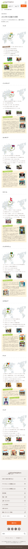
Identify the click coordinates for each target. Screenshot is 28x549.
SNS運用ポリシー (19, 537)
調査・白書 (4, 497)
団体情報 (4, 493)
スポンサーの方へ (6, 516)
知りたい (4, 6)
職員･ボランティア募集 (7, 512)
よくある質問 (5, 504)
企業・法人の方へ (6, 500)
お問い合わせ (5, 508)
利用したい (17, 6)
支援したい (10, 6)
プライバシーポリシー (9, 537)
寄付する (23, 5)
